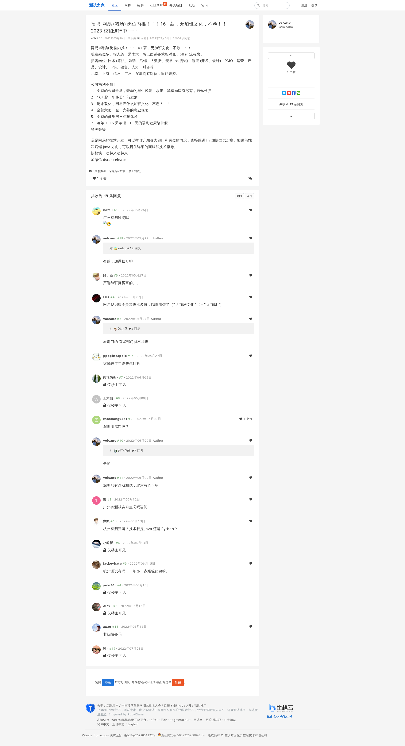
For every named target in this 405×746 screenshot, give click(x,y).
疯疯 (106, 521)
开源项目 (175, 5)
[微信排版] (250, 178)
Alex (107, 606)
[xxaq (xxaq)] (96, 627)
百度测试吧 (213, 720)
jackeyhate (112, 563)
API (188, 705)
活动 (192, 5)
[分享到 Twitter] (284, 93)
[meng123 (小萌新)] (96, 544)
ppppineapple (115, 355)
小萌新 (108, 543)
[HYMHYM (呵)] (96, 649)
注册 (304, 5)
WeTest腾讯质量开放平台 (128, 720)
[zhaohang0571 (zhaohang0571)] (96, 420)
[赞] (251, 210)
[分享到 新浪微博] (289, 93)
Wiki (204, 5)
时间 (239, 196)
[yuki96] (96, 586)
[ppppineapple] (96, 357)
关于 (100, 705)
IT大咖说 (230, 720)
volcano (96, 38)
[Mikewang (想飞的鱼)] (96, 378)
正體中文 (118, 724)
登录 (314, 5)
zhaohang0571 (115, 419)
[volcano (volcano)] (250, 24)
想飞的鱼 (109, 377)
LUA (106, 297)
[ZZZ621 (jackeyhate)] (96, 564)
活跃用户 (112, 705)
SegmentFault (180, 720)
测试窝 (198, 720)
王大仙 (108, 398)
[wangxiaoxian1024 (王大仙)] (96, 399)
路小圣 (108, 275)
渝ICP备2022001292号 (139, 735)
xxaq (107, 626)
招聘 (140, 5)
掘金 (164, 720)
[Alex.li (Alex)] (96, 607)
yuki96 (109, 585)
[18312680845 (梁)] (96, 500)
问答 (127, 5)
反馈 (167, 705)
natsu (108, 210)
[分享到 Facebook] (294, 93)
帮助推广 (200, 705)
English (133, 724)
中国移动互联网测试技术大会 (141, 705)
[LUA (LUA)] (96, 298)
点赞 (249, 196)
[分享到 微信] (298, 93)
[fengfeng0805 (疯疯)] (96, 522)
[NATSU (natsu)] (96, 211)
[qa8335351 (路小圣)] (96, 276)
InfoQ (153, 720)
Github (178, 705)
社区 (115, 5)
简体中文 (103, 724)
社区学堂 (158, 4)
